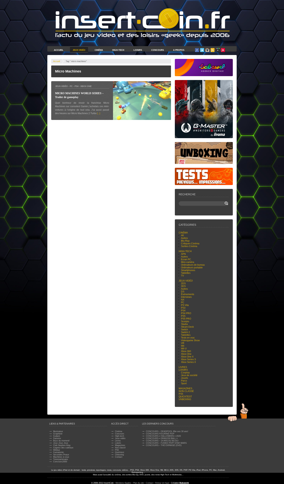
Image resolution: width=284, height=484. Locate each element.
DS (182, 291)
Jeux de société (189, 375)
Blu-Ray (185, 240)
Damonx (57, 438)
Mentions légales (123, 483)
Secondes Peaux (61, 454)
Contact (118, 457)
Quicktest (185, 396)
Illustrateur (58, 431)
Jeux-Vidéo (79, 50)
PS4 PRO (186, 313)
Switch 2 (185, 332)
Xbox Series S (188, 359)
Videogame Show (190, 340)
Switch (184, 329)
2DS (183, 283)
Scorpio (185, 321)
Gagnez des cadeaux (63, 447)
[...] (98, 113)
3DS (183, 286)
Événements (187, 294)
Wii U (184, 348)
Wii (182, 345)
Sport (184, 383)
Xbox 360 (186, 351)
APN (183, 254)
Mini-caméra (187, 262)
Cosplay (185, 372)
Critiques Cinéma (190, 243)
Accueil (58, 50)
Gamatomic (58, 452)
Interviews (186, 297)
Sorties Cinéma (189, 246)
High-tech (185, 251)
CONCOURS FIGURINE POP (160, 433)
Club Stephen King (61, 445)
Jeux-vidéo (61, 86)
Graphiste (57, 433)
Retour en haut (162, 483)
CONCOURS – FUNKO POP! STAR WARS (166, 443)
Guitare (56, 436)
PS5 (183, 316)
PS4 (76, 86)
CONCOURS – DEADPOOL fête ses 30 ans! (167, 431)
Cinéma (99, 50)
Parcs (184, 380)
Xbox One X (187, 356)
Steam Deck (187, 327)
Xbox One (86, 86)
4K (182, 235)
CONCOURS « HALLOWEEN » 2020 (163, 436)
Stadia (184, 324)
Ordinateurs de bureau (193, 265)
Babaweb (184, 483)
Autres (184, 238)
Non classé (186, 391)
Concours (157, 50)
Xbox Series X (188, 362)
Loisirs (137, 50)
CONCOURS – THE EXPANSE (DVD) (164, 445)
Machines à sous (61, 457)
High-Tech (118, 50)
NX (182, 299)
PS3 (183, 308)
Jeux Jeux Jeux (60, 443)
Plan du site (138, 483)
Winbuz (56, 450)
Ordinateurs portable (192, 267)
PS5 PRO (186, 318)
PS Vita (185, 305)
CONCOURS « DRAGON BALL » (162, 438)
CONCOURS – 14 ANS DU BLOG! (162, 440)
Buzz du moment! (61, 440)
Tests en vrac (188, 337)
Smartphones (188, 270)
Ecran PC (186, 259)
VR (182, 343)
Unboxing (185, 399)
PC (71, 86)
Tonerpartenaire (60, 459)
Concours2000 (60, 461)
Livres (183, 367)
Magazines (185, 388)
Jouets (184, 378)
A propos (178, 50)
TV (182, 275)
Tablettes (185, 273)
